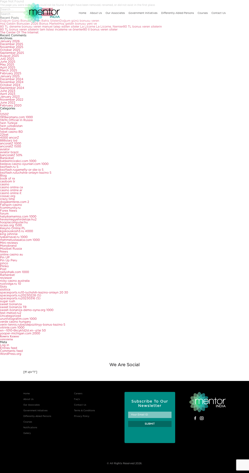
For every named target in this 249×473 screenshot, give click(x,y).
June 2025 (7, 61)
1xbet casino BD (11, 131)
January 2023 (10, 96)
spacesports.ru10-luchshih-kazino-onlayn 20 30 (34, 292)
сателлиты (6, 339)
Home (82, 13)
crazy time (7, 199)
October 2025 (10, 50)
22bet (4, 134)
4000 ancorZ (9, 137)
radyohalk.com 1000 (14, 272)
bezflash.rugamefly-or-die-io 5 (22, 169)
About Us (96, 13)
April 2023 (7, 93)
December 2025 (11, 44)
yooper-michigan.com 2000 (20, 333)
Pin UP (5, 257)
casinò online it (10, 193)
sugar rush (7, 301)
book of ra (7, 178)
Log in (4, 345)
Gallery (27, 433)
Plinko (4, 266)
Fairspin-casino (11, 204)
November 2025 (11, 47)
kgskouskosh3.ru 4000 (16, 231)
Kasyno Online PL (12, 228)
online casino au (11, 254)
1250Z (4, 114)
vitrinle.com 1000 (12, 327)
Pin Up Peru (8, 260)
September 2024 (12, 88)
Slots (3, 286)
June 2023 (7, 90)
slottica (5, 289)
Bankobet (7, 158)
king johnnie (8, 234)
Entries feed (8, 348)
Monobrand (8, 245)
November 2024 (12, 82)
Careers (78, 393)
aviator (5, 149)
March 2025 (8, 70)
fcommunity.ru (10, 207)
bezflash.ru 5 (9, 166)
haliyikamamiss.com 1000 (18, 216)
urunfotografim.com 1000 (18, 318)
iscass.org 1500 (11, 225)
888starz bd (8, 140)
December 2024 (11, 79)
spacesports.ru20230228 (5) (20, 295)
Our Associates (115, 13)
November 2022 (11, 99)
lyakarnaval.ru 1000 (14, 237)
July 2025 (7, 58)
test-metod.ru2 (10, 313)
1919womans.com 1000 (16, 117)
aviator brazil (9, 152)
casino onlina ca (11, 187)
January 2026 (10, 41)
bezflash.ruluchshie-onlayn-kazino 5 (25, 172)
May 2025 (7, 64)
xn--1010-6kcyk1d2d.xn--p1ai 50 (23, 330)
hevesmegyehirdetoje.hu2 (18, 219)
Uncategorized (10, 315)
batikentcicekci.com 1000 (18, 161)
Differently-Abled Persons (177, 13)
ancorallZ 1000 (10, 143)
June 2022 (7, 102)
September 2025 (12, 53)
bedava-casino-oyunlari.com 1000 (24, 164)
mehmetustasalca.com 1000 (20, 240)
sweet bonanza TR (13, 307)
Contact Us (218, 13)
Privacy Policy (81, 416)
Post (3, 269)
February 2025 (10, 73)
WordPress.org (10, 353)
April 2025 (7, 67)
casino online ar (11, 190)
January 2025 (10, 76)
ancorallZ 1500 (10, 146)
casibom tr (7, 181)
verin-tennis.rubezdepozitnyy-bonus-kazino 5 (32, 324)
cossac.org (7, 196)
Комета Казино (9, 336)
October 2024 (10, 85)
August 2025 (9, 55)
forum (4, 213)
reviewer (6, 277)
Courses (203, 13)
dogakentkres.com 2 (14, 202)
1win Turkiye (8, 123)
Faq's (77, 399)
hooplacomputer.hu (14, 222)
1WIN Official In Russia (16, 120)
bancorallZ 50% (11, 155)
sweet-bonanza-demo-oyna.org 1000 (26, 310)
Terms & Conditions (84, 410)
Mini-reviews (9, 242)
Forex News (8, 210)
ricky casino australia (15, 280)
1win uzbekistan (11, 126)
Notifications (30, 427)
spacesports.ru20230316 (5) (20, 298)
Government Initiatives (143, 13)
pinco (4, 263)
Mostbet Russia (11, 248)
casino (4, 184)
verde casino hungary (15, 321)
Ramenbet (7, 275)
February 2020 (11, 105)
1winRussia (7, 128)
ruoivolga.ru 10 (10, 283)
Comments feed (11, 351)
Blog (3, 175)
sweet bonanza (11, 304)
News (4, 251)
